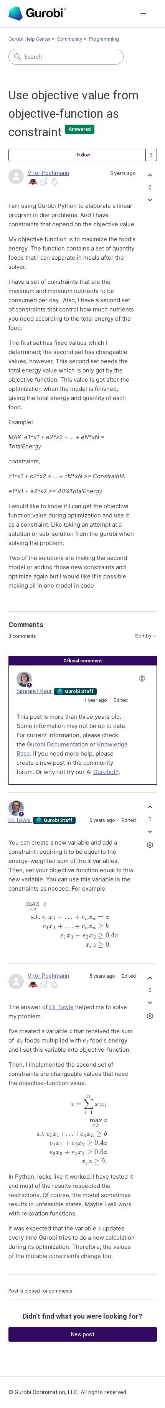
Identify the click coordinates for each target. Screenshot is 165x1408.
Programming (104, 39)
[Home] (37, 14)
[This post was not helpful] (150, 199)
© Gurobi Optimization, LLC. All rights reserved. (67, 1392)
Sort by (143, 636)
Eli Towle (20, 820)
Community (69, 39)
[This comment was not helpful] (150, 831)
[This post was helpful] (150, 175)
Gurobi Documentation (57, 744)
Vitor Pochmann (48, 173)
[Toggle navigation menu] (143, 14)
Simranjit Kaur (34, 691)
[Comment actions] (142, 678)
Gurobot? (106, 772)
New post (82, 1334)
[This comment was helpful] (150, 807)
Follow (83, 155)
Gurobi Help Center (29, 39)
